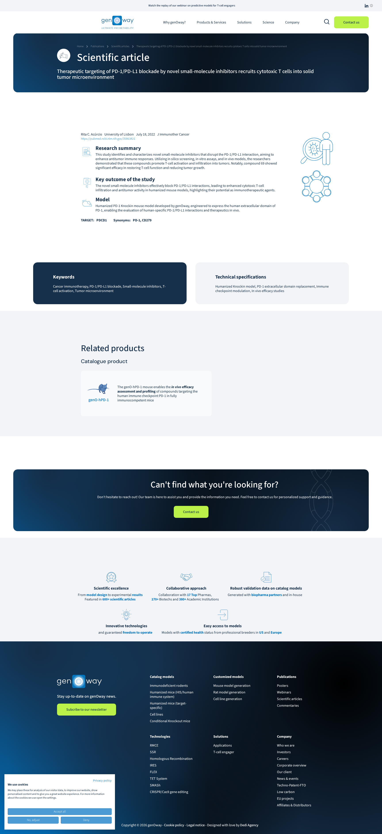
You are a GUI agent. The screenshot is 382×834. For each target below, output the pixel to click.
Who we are (285, 745)
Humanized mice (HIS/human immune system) (171, 694)
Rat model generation (229, 692)
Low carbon (286, 792)
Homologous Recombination (171, 759)
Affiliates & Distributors (294, 805)
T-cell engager (223, 752)
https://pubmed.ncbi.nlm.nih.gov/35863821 (108, 139)
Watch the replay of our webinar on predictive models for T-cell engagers (161, 6)
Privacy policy (102, 780)
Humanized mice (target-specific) (168, 705)
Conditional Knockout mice (170, 721)
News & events (287, 778)
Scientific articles (289, 699)
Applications (222, 745)
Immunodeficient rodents (169, 685)
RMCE (154, 745)
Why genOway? (174, 22)
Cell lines (156, 714)
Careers (282, 759)
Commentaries (288, 705)
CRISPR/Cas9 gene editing (169, 792)
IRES (153, 765)
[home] (117, 22)
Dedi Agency (249, 825)
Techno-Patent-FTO (291, 785)
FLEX (153, 772)
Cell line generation (227, 699)
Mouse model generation (231, 685)
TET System (158, 778)
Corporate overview (291, 765)
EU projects (285, 798)
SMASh (155, 785)
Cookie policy (174, 825)
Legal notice (196, 825)
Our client (284, 772)
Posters (282, 685)
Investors (284, 752)
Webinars (284, 692)
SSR (153, 752)
